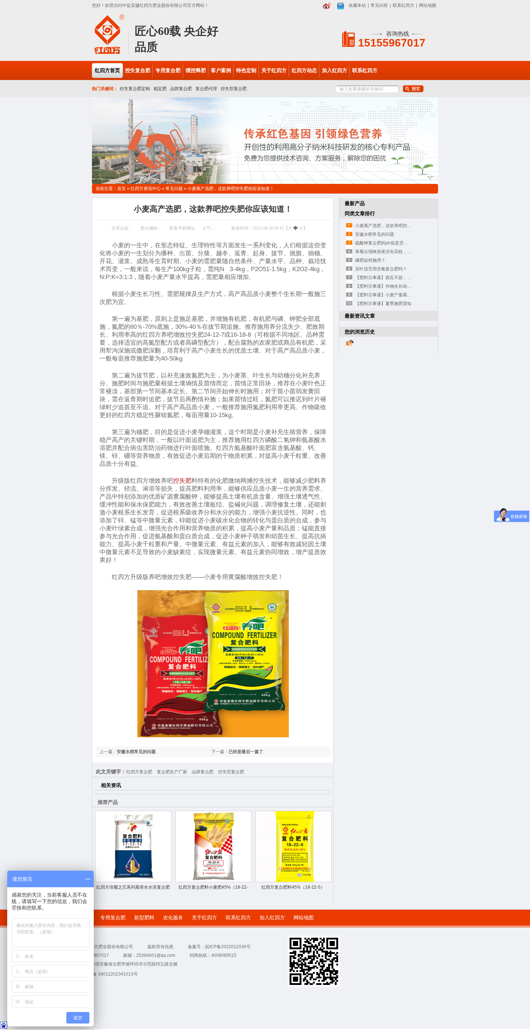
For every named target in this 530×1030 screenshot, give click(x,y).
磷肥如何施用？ (370, 260)
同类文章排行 (360, 213)
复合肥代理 (206, 88)
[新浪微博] (327, 5)
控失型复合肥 (234, 88)
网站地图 (427, 5)
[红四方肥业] (109, 53)
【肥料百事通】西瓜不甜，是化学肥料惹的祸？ (400, 277)
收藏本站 (357, 5)
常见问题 (174, 188)
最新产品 (355, 203)
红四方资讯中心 (146, 188)
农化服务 (173, 917)
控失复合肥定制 (135, 88)
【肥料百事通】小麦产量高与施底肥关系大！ (398, 294)
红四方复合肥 (139, 771)
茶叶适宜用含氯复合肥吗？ (381, 268)
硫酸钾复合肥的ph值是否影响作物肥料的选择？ (401, 243)
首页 (121, 188)
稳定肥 (160, 88)
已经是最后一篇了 (246, 751)
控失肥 (182, 480)
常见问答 (379, 5)
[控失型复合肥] (265, 140)
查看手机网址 (182, 228)
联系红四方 (403, 5)
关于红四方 (204, 917)
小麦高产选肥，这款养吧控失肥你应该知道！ (230, 188)
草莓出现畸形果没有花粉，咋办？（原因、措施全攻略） (409, 251)
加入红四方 (272, 917)
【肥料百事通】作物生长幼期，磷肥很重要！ (398, 286)
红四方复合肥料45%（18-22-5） (293, 887)
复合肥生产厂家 (172, 771)
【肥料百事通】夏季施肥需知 (383, 303)
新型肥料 (144, 917)
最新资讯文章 (360, 316)
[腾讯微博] (340, 5)
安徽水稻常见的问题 (136, 751)
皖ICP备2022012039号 (228, 946)
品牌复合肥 (181, 88)
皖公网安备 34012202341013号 (106, 974)
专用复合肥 (112, 917)
